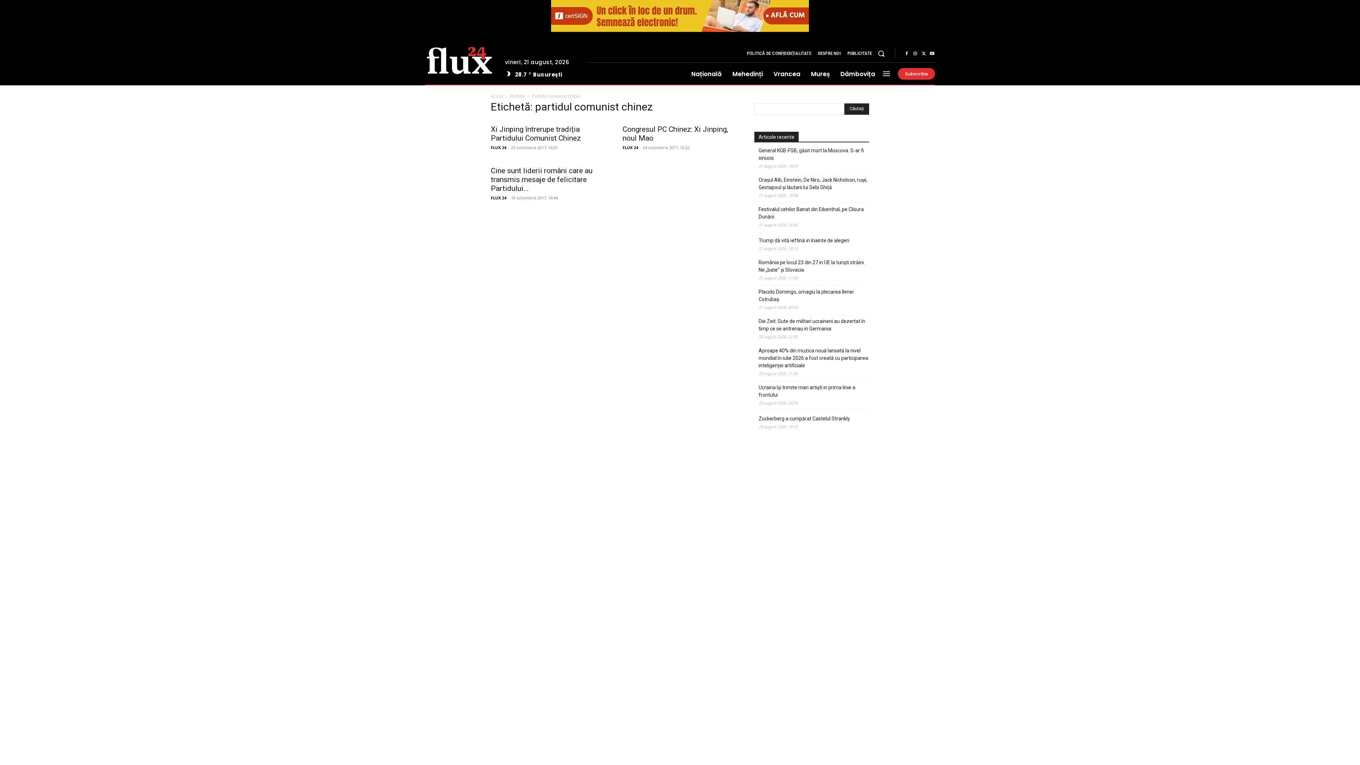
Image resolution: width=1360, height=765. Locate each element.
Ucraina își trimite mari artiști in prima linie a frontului (807, 391)
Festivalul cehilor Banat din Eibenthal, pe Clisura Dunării (811, 213)
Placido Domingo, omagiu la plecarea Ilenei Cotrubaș (806, 295)
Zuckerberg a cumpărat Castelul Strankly (804, 418)
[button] (881, 53)
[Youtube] (932, 54)
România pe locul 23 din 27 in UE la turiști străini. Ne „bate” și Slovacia (812, 266)
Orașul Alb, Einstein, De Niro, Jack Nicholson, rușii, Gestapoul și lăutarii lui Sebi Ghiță (813, 183)
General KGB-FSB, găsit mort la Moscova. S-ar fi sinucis (811, 154)
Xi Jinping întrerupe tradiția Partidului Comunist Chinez (536, 133)
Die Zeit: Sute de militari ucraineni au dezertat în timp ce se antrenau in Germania (812, 325)
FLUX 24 (498, 147)
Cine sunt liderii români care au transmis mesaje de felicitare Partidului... (542, 179)
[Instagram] (915, 54)
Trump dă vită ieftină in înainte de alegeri (804, 240)
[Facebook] (906, 54)
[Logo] (459, 59)
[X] (923, 54)
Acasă (497, 96)
